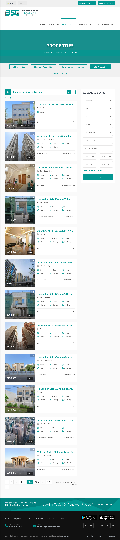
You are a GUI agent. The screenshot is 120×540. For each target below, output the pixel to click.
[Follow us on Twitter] (91, 525)
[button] (98, 100)
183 (22, 482)
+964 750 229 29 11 (17, 526)
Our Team (51, 518)
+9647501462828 (69, 185)
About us (53, 24)
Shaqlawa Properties (43, 67)
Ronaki (45, 108)
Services (29, 518)
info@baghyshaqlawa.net (48, 526)
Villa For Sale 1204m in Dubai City (56, 452)
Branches (40, 518)
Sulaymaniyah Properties (73, 67)
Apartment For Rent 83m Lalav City (57, 262)
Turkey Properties (60, 73)
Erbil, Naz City (44, 234)
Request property (86, 3)
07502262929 (70, 217)
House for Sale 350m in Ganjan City (57, 167)
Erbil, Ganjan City (45, 171)
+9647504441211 (69, 153)
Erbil (40, 108)
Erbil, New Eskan (45, 424)
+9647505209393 (69, 438)
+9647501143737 (69, 280)
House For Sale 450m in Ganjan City (57, 357)
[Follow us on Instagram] (96, 525)
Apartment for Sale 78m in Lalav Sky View (61, 136)
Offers (94, 24)
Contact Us (107, 24)
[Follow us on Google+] (102, 525)
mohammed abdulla (46, 438)
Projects (82, 24)
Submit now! (105, 504)
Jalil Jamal (42, 469)
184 (30, 482)
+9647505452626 (69, 469)
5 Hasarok (46, 297)
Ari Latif (41, 185)
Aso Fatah (42, 374)
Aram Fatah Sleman (46, 217)
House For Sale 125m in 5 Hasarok (56, 294)
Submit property (106, 3)
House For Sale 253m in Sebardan (56, 388)
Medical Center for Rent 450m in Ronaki (60, 104)
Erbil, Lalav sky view (46, 139)
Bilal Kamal (43, 153)
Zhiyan (45, 202)
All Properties (19, 67)
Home (46, 52)
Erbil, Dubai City (45, 455)
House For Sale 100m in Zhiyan (54, 199)
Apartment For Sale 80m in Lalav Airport (60, 325)
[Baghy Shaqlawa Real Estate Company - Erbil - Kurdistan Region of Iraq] (21, 12)
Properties (67, 24)
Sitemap (101, 536)
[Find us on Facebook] (85, 525)
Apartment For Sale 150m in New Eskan (59, 420)
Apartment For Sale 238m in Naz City (58, 230)
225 (49, 482)
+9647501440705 (69, 374)
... (16, 482)
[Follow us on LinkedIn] (107, 525)
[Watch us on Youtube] (112, 525)
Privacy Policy (89, 536)
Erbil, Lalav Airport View (47, 329)
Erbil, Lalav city (44, 266)
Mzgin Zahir (43, 280)
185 (37, 482)
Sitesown (65, 536)
